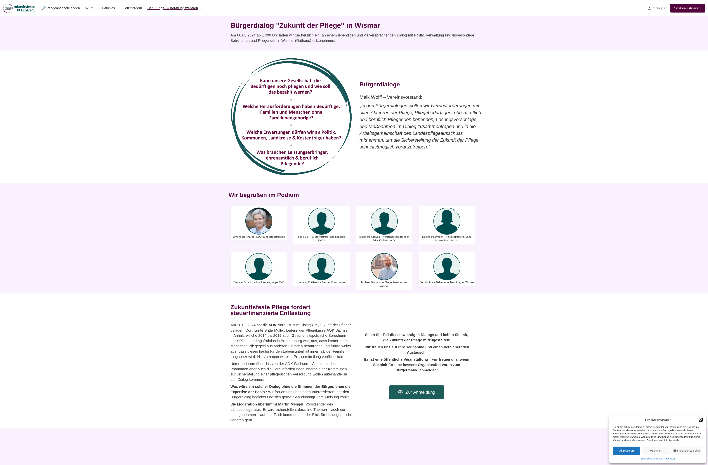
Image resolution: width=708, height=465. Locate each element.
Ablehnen (655, 450)
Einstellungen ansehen (686, 450)
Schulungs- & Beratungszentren (173, 8)
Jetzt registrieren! (688, 8)
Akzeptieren (626, 450)
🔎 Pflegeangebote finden (61, 8)
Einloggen (660, 8)
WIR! (89, 8)
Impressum (670, 458)
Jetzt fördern (133, 8)
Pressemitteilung (307, 357)
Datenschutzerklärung (652, 458)
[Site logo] (19, 7)
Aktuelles (108, 8)
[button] (700, 420)
